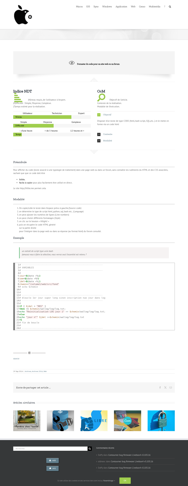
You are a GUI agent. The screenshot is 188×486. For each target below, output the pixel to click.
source (16, 358)
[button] (170, 6)
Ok (125, 480)
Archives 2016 (37, 371)
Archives (28, 371)
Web (45, 371)
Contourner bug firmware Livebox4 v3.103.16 (129, 455)
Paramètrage (108, 480)
